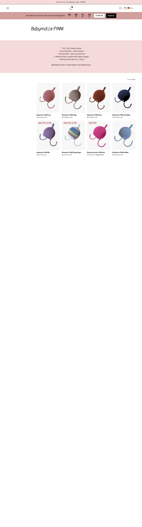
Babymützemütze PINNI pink (96, 152)
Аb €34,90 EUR (42, 117)
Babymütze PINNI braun (94, 115)
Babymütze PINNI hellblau (120, 152)
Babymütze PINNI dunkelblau (121, 115)
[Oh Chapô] (71, 8)
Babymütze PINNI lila (43, 152)
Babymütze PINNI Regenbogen (71, 152)
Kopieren (111, 16)
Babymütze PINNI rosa (44, 115)
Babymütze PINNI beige (69, 115)
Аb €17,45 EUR (41, 155)
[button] (120, 8)
